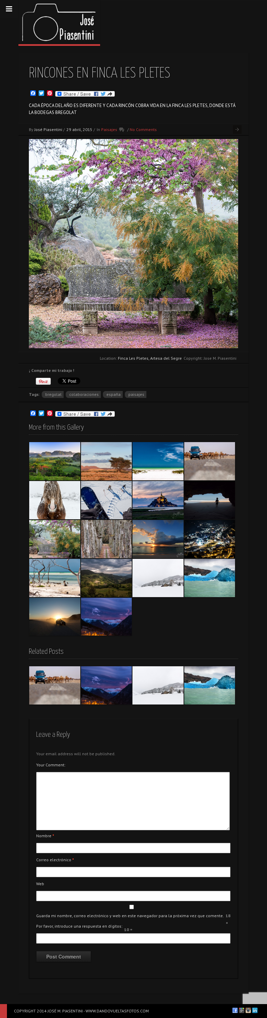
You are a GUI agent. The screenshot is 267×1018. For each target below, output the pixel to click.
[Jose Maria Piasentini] (59, 22)
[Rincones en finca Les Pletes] (54, 539)
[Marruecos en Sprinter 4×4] (209, 461)
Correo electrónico (55, 859)
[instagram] (248, 1010)
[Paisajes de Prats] (158, 578)
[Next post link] (237, 129)
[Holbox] (158, 461)
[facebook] (235, 1010)
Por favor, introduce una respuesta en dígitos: (79, 926)
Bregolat (53, 394)
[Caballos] (54, 500)
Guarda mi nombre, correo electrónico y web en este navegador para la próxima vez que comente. (130, 915)
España (113, 394)
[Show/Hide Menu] (9, 9)
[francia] (106, 539)
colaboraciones (84, 394)
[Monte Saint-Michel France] (158, 500)
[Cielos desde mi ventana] (106, 617)
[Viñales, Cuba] (54, 461)
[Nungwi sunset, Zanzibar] (158, 539)
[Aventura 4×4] (54, 617)
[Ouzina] (106, 461)
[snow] (106, 500)
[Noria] (209, 539)
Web (40, 883)
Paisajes (109, 129)
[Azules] (209, 578)
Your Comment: (50, 764)
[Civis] (106, 578)
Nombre (45, 835)
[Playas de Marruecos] (209, 500)
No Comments (143, 129)
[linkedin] (255, 1010)
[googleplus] (241, 1010)
